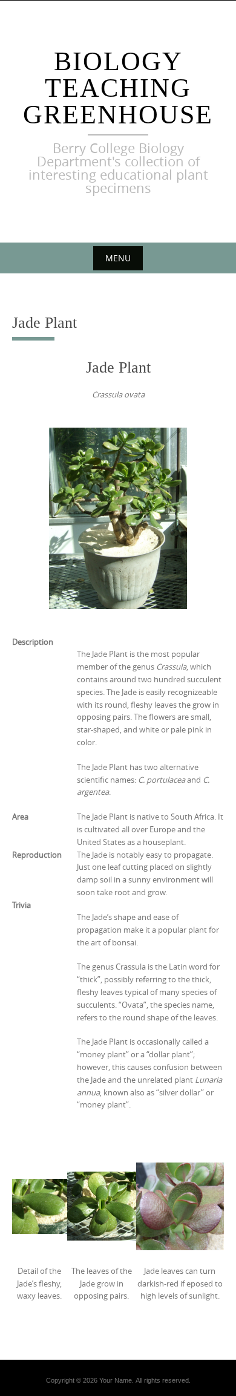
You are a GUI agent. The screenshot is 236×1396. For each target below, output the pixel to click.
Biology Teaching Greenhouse (118, 88)
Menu (118, 258)
